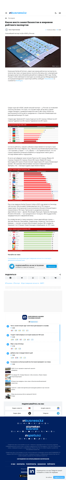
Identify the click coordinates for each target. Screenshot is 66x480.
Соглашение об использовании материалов (33, 459)
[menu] (6, 13)
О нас (13, 464)
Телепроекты (31, 464)
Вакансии (42, 464)
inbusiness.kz (49, 79)
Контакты (21, 464)
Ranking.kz (19, 81)
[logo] (31, 13)
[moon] (56, 13)
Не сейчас (49, 477)
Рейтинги (51, 464)
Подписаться (59, 477)
